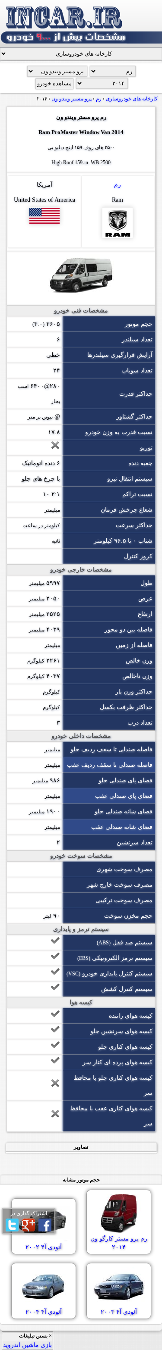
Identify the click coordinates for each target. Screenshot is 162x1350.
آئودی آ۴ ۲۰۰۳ (119, 1312)
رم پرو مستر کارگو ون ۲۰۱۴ (118, 1242)
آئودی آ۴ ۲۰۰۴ (43, 1312)
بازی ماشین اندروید (27, 1345)
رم (117, 184)
